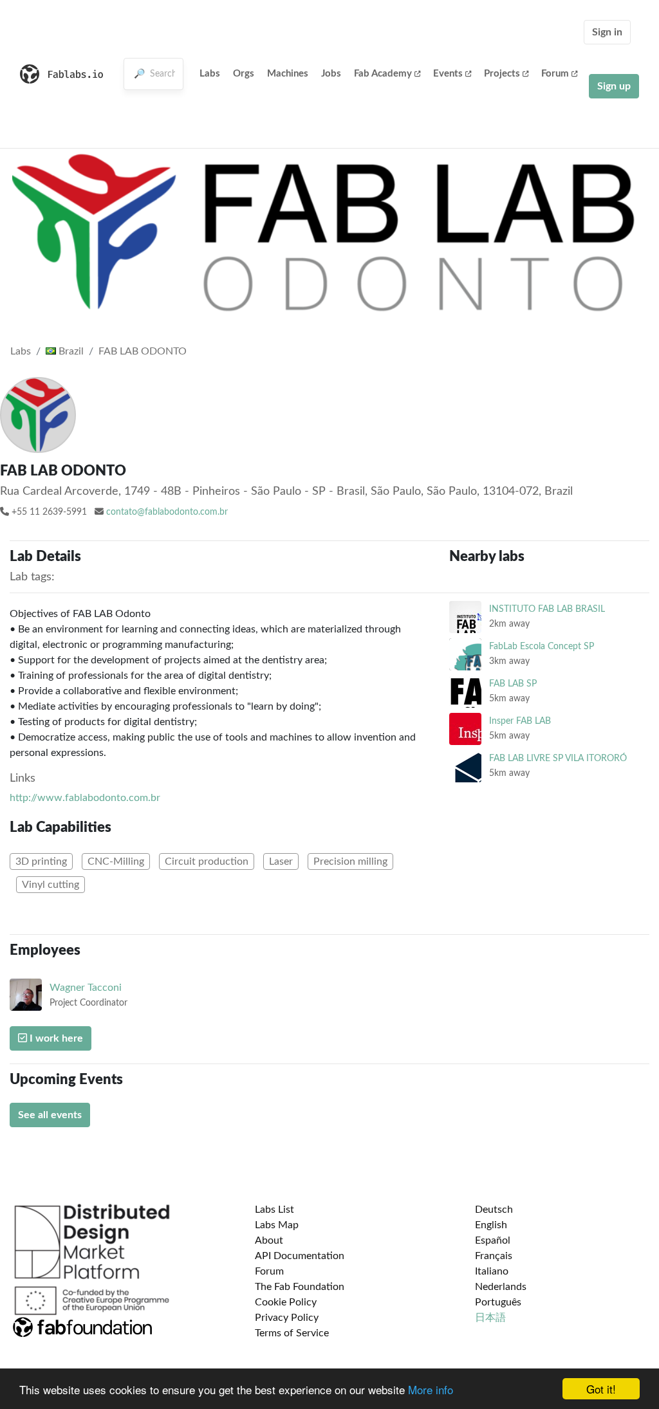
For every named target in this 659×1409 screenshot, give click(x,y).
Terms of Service (292, 1333)
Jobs (331, 73)
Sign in (607, 32)
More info (430, 1389)
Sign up (614, 86)
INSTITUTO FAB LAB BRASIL (547, 609)
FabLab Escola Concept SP (541, 646)
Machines (287, 73)
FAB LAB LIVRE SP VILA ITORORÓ (558, 758)
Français (493, 1256)
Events (448, 73)
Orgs (243, 73)
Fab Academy (383, 73)
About (269, 1240)
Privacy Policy (287, 1317)
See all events (50, 1115)
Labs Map (277, 1225)
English (491, 1225)
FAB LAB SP (513, 683)
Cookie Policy (286, 1302)
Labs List (274, 1209)
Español (492, 1240)
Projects (502, 73)
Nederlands (500, 1287)
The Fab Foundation (299, 1287)
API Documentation (299, 1256)
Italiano (491, 1271)
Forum (555, 73)
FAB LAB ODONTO (142, 351)
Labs (210, 73)
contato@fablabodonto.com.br (167, 512)
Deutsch (494, 1209)
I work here (55, 1038)
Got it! (601, 1389)
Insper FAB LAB (520, 721)
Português (498, 1302)
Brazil (70, 351)
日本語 (490, 1317)
